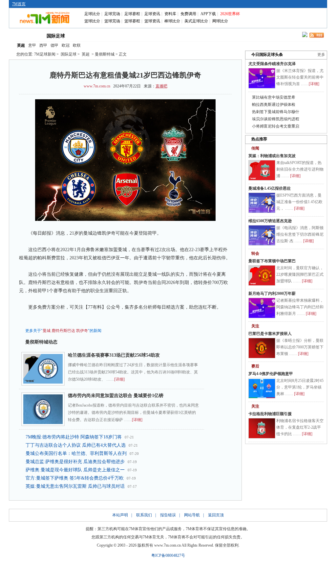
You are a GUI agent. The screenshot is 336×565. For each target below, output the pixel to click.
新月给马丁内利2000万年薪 (272, 293)
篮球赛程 (132, 21)
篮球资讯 (152, 21)
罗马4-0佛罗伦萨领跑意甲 (270, 373)
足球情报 (226, 35)
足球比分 (92, 14)
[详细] (119, 379)
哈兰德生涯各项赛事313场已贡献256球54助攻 (114, 355)
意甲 (32, 45)
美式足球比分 (196, 21)
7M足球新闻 (44, 54)
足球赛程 (132, 14)
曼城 (47, 330)
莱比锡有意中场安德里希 (273, 97)
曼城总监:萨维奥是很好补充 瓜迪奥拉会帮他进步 (75, 461)
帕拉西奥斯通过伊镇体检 (273, 104)
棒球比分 (172, 21)
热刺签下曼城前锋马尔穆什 (275, 111)
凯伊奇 (82, 330)
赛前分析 (142, 35)
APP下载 (208, 14)
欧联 (77, 45)
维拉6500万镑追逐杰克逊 (270, 221)
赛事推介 (198, 35)
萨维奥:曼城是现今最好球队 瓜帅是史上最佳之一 (75, 469)
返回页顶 (216, 515)
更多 (321, 54)
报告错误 (168, 515)
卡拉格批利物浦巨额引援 (270, 414)
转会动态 (113, 35)
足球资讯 (152, 14)
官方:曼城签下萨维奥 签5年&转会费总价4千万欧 (75, 478)
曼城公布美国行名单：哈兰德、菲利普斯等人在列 (76, 453)
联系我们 (144, 515)
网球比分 (220, 21)
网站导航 (192, 515)
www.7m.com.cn (97, 86)
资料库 (170, 14)
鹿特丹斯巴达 (63, 330)
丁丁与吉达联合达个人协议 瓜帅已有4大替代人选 (76, 445)
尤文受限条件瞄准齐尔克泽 (272, 63)
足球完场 (112, 14)
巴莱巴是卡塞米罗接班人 (270, 333)
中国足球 (85, 35)
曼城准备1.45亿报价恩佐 (269, 188)
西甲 (43, 45)
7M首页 (19, 4)
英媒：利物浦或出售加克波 (272, 155)
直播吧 (161, 86)
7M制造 (170, 35)
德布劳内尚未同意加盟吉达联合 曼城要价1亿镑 (115, 395)
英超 (21, 45)
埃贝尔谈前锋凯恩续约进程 (275, 119)
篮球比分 (92, 21)
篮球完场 (112, 21)
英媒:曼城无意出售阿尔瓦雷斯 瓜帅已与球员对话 (75, 486)
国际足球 (56, 36)
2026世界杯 (230, 14)
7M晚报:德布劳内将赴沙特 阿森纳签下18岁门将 (74, 437)
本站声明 (120, 515)
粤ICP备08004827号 (168, 555)
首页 (26, 35)
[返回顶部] (330, 527)
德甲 (54, 45)
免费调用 (188, 14)
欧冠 (66, 45)
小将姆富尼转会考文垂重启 (275, 126)
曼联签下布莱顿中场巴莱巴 (272, 261)
